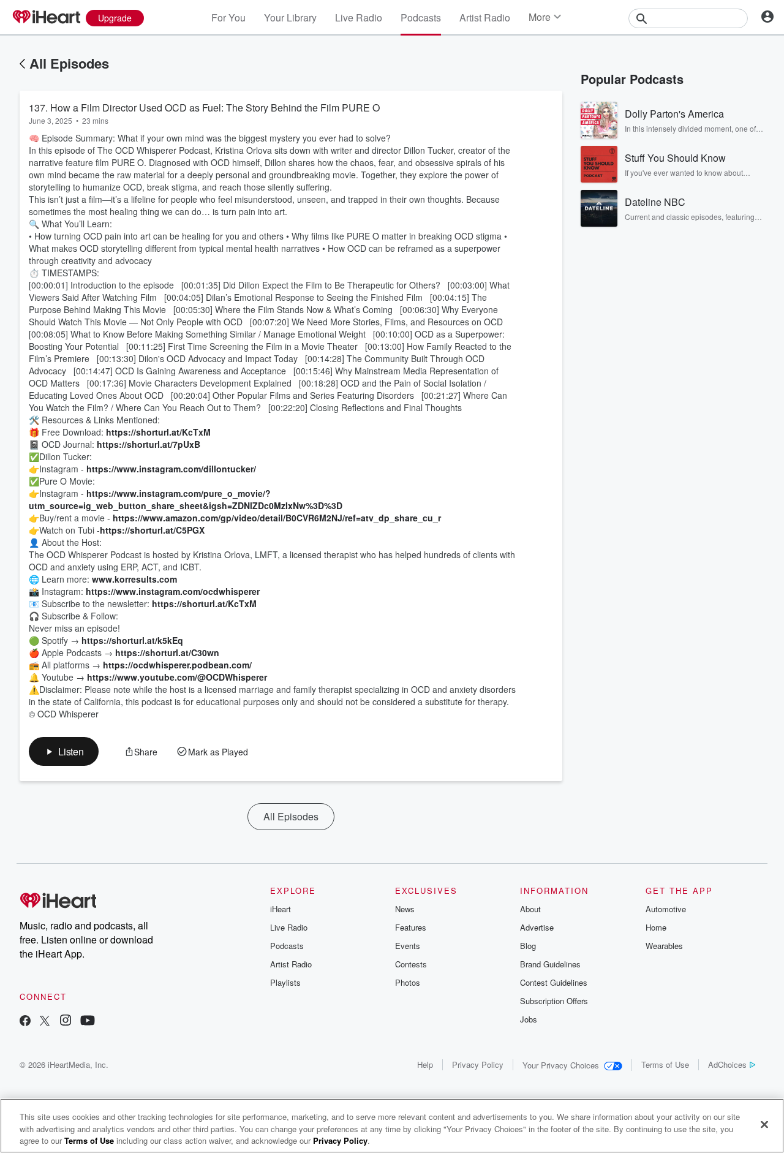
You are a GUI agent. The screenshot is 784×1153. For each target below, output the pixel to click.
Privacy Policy (477, 1064)
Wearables (664, 945)
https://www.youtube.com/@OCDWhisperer (177, 677)
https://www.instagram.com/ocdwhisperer (173, 591)
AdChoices (727, 1064)
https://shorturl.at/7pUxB (148, 444)
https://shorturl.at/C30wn (167, 652)
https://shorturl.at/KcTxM (158, 432)
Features (410, 927)
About (530, 909)
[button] (64, 751)
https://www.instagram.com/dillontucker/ (171, 469)
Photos (407, 982)
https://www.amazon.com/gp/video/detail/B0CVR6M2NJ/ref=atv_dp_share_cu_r (277, 518)
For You (228, 17)
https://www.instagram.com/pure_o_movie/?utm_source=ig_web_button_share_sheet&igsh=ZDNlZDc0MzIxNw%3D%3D (185, 499)
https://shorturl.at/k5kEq (132, 640)
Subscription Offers (554, 1001)
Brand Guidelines (550, 964)
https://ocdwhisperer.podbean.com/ (177, 665)
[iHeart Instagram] (65, 1022)
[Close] (764, 1124)
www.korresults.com (134, 579)
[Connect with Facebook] (25, 1022)
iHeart (280, 909)
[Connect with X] (45, 1022)
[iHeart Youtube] (87, 1022)
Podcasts (421, 17)
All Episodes (69, 63)
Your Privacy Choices (560, 1065)
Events (407, 945)
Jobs (528, 1019)
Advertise (537, 927)
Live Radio (358, 17)
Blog (528, 945)
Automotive (666, 909)
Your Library (290, 17)
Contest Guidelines (553, 982)
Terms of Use (665, 1064)
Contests (411, 964)
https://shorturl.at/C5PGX (152, 530)
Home (656, 927)
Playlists (285, 982)
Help (425, 1064)
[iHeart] (46, 18)
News (405, 909)
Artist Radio (484, 17)
